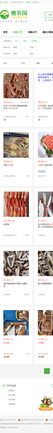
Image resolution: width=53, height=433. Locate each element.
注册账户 (11, 391)
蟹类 (25, 41)
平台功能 (11, 395)
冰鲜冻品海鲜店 (9, 176)
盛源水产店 (42, 176)
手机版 (5, 2)
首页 (5, 32)
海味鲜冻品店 (8, 354)
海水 (15, 54)
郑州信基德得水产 (10, 235)
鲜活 (15, 47)
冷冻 (31, 47)
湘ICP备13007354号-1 (8, 420)
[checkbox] (22, 63)
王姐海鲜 (41, 235)
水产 (16, 41)
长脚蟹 (34, 41)
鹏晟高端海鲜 (43, 117)
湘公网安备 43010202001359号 (32, 420)
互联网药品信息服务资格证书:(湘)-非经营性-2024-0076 (20, 424)
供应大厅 (17, 32)
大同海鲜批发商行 (10, 117)
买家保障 (11, 404)
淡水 (31, 54)
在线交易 (11, 400)
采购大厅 (32, 32)
